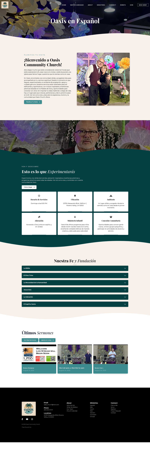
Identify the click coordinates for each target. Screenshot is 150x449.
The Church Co (26, 434)
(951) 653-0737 (48, 416)
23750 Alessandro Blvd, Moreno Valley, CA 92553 (54, 422)
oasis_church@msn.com (51, 411)
